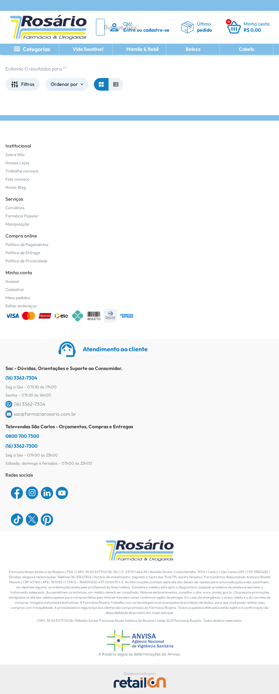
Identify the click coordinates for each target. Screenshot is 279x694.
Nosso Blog (15, 187)
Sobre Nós (14, 154)
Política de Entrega (22, 252)
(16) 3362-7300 (21, 446)
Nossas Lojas (17, 162)
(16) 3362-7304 (21, 378)
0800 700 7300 (22, 436)
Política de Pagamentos (26, 244)
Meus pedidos (17, 297)
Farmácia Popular (21, 215)
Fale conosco (17, 179)
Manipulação (17, 224)
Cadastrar (14, 289)
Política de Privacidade (26, 260)
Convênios (14, 207)
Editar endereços (20, 305)
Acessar (12, 281)
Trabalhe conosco (21, 170)
